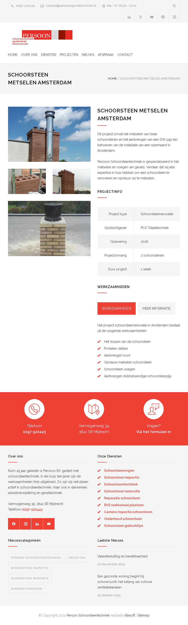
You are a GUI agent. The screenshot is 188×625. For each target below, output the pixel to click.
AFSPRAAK (106, 55)
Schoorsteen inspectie (121, 477)
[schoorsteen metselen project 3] (49, 134)
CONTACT (125, 55)
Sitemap (143, 615)
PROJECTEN (69, 55)
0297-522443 (25, 5)
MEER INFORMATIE (157, 308)
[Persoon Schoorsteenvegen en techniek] (40, 37)
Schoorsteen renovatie (122, 491)
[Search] (174, 5)
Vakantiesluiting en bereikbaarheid (122, 556)
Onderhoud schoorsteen (123, 519)
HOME (12, 55)
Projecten (77, 557)
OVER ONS (29, 55)
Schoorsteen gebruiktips (123, 526)
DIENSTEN (48, 55)
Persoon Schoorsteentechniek (36, 557)
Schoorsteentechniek (121, 484)
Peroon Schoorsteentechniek (88, 615)
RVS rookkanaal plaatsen (124, 505)
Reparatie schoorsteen (122, 498)
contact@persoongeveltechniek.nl (71, 5)
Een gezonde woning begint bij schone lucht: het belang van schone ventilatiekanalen (124, 581)
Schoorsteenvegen (119, 470)
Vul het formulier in (153, 432)
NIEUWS (88, 55)
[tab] (116, 308)
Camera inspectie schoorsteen (128, 512)
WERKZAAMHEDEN (116, 308)
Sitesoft (129, 615)
